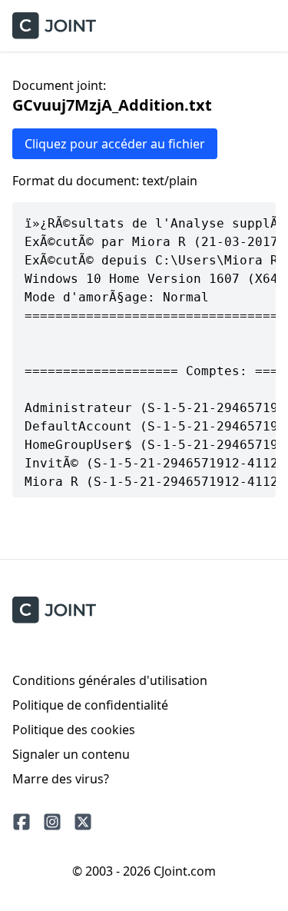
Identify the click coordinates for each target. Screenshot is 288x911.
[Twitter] (83, 822)
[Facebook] (21, 822)
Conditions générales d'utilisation (109, 680)
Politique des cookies (73, 729)
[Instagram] (52, 822)
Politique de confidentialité (90, 705)
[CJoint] (54, 610)
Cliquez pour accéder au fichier (115, 143)
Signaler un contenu (71, 754)
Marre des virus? (60, 778)
